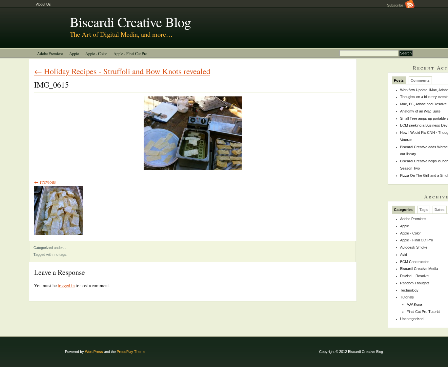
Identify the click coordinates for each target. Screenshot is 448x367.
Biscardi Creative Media (419, 269)
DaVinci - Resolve (414, 276)
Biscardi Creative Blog (130, 22)
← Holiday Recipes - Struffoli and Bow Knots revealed (122, 71)
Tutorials (407, 297)
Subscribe (396, 5)
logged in (66, 286)
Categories (403, 210)
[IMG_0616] (58, 237)
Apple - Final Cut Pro (130, 53)
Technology (409, 290)
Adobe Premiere (50, 53)
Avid (403, 254)
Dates (439, 210)
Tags (423, 210)
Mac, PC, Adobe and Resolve (423, 104)
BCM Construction (414, 262)
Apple (74, 53)
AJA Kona (414, 304)
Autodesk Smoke (413, 247)
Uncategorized (411, 319)
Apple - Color (96, 53)
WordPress (94, 352)
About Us (43, 4)
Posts (399, 81)
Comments (420, 81)
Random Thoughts (415, 283)
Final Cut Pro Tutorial (423, 312)
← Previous (45, 182)
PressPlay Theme (131, 352)
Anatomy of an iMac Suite (420, 111)
